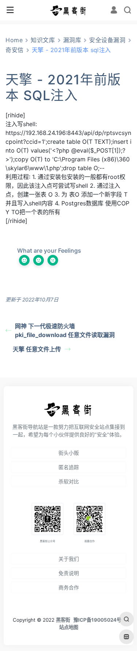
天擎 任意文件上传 (37, 349)
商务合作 (68, 587)
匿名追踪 (68, 467)
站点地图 (68, 627)
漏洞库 (72, 40)
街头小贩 (68, 453)
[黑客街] (68, 10)
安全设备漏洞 (107, 40)
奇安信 (14, 50)
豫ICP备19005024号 (97, 620)
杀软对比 (68, 481)
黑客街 (63, 620)
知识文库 (43, 40)
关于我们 (68, 559)
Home (14, 40)
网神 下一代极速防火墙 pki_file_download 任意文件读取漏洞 (65, 330)
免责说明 (68, 573)
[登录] (114, 11)
